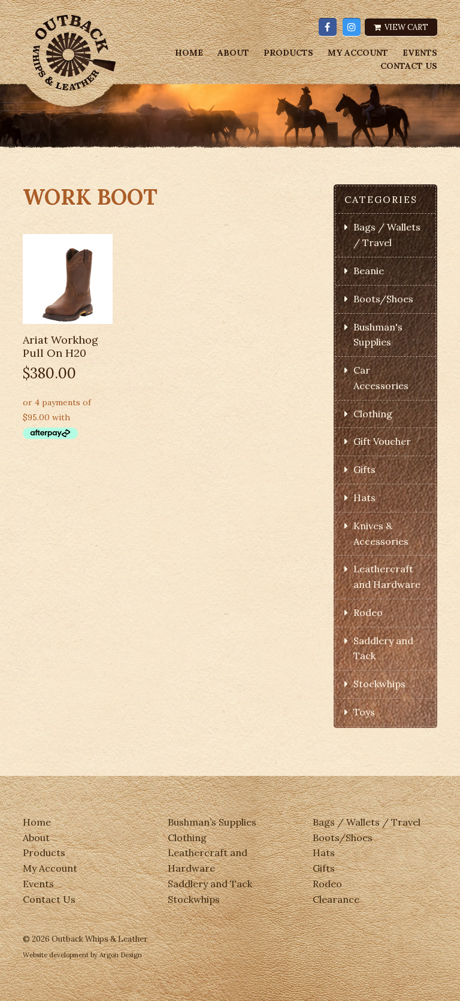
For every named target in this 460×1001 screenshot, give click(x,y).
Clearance (336, 899)
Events (419, 53)
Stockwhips (379, 684)
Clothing (372, 414)
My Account (358, 53)
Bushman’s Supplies (212, 822)
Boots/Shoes (383, 299)
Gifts (364, 469)
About (233, 53)
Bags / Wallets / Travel (366, 822)
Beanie (368, 271)
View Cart (405, 27)
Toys (364, 712)
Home (189, 53)
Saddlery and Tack (210, 884)
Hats (364, 497)
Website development (56, 955)
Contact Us (408, 66)
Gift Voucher (382, 441)
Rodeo (368, 612)
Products (288, 53)
